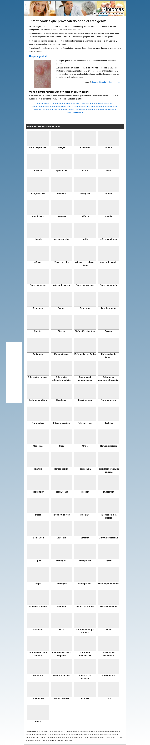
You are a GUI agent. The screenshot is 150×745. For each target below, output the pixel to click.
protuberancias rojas (67, 109)
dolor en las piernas (82, 103)
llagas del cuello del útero (40, 106)
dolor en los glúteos (96, 103)
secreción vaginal (110, 109)
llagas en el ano (72, 106)
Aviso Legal (68, 740)
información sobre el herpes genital (106, 82)
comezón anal (70, 103)
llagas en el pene (84, 106)
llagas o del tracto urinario (42, 109)
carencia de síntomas (51, 103)
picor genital (56, 109)
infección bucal (108, 103)
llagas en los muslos (111, 106)
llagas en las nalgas (97, 106)
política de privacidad (56, 740)
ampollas (40, 103)
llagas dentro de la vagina (58, 106)
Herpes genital (38, 56)
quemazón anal (80, 109)
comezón (62, 103)
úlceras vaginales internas (75, 112)
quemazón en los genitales (95, 109)
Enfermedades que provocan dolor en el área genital (68, 21)
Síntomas (113, 9)
